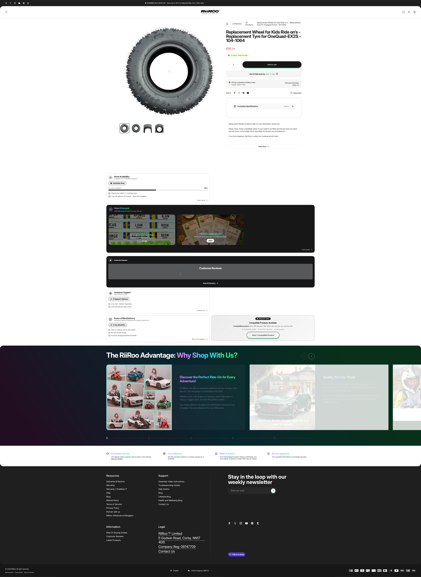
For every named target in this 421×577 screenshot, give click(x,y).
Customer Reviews (114, 536)
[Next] (214, 71)
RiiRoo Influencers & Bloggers (119, 515)
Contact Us (163, 504)
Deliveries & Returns (115, 481)
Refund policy (9, 572)
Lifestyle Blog (164, 497)
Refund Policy (112, 500)
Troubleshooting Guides (169, 485)
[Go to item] (124, 128)
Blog (108, 497)
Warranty (110, 485)
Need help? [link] (297, 93)
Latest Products (113, 540)
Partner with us (113, 512)
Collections (237, 24)
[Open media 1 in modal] (169, 71)
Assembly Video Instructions (171, 481)
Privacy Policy (112, 508)
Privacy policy (19, 572)
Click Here (200, 3)
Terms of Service (114, 504)
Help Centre (163, 489)
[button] (142, 229)
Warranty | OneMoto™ (116, 489)
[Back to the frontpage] (227, 23)
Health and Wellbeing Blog (170, 500)
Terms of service (29, 572)
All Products (249, 23)
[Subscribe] (273, 490)
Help (108, 493)
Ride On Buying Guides (116, 532)
